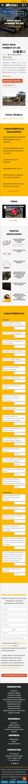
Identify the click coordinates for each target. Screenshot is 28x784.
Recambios (14, 723)
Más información (22, 782)
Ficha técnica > (9, 85)
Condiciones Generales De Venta (14, 729)
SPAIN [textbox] (14, 630)
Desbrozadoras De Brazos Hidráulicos (14, 699)
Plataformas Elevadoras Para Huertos (14, 710)
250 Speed (8, 57)
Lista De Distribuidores (14, 727)
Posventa (14, 731)
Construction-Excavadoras (14, 702)
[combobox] (14, 629)
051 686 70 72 (15, 760)
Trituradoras (14, 691)
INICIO (5, 11)
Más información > (14, 191)
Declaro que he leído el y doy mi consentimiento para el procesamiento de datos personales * (13, 646)
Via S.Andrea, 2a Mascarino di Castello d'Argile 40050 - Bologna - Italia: (14, 757)
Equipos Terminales (14, 713)
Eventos (14, 741)
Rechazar (4, 782)
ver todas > (14, 220)
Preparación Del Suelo (14, 708)
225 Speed (17, 54)
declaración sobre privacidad (10, 668)
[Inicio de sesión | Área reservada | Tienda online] (23, 5)
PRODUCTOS (11, 11)
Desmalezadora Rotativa (14, 697)
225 (5, 54)
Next (23, 99)
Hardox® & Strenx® (14, 743)
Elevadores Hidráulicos (14, 706)
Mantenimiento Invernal (14, 704)
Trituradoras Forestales (14, 695)
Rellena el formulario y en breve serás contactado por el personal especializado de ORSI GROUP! (14, 601)
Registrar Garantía (14, 725)
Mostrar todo (6, 76)
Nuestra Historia (14, 739)
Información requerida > (12, 81)
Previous (5, 99)
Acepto (13, 782)
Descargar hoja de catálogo (15, 118)
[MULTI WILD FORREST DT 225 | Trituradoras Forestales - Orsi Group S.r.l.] (14, 52)
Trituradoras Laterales (14, 693)
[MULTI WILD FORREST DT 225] (14, 98)
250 (10, 54)
